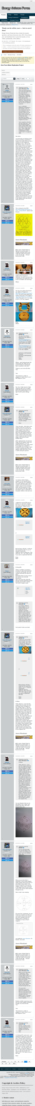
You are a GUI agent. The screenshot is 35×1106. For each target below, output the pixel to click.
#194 (31, 966)
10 (15, 1061)
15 (2, 1063)
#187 (31, 407)
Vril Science (4, 20)
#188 (31, 477)
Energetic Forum (14, 20)
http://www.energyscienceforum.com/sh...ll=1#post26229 (24, 210)
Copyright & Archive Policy (10, 1077)
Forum (5, 54)
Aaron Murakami (7, 212)
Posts (3, 70)
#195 (31, 1019)
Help (2, 1069)
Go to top (30, 1069)
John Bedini (19, 54)
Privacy (14, 1069)
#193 (31, 843)
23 (9, 1063)
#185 (31, 330)
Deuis (7, 571)
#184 (31, 288)
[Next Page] (29, 79)
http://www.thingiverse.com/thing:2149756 (24, 340)
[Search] (14, 79)
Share (8, 99)
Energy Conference (13, 17)
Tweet (8, 101)
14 (29, 1061)
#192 (31, 756)
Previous (4, 1061)
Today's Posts (5, 22)
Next (14, 1063)
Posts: (6, 97)
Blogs (9, 14)
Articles (16, 14)
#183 (31, 262)
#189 (31, 500)
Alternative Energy (11, 54)
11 (18, 1061)
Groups (22, 14)
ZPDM (7, 90)
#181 (31, 84)
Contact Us (8, 1069)
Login (31, 1)
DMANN (7, 268)
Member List (13, 22)
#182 (31, 205)
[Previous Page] (26, 79)
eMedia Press (15, 24)
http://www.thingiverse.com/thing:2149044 (25, 346)
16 (6, 1063)
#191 (31, 633)
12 (22, 1061)
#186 (31, 384)
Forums (3, 14)
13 (25, 1061)
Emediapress (24, 17)
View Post (28, 88)
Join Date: (4, 96)
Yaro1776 (7, 336)
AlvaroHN (7, 483)
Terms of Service (22, 1069)
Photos (4, 74)
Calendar (19, 22)
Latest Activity (6, 72)
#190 (31, 564)
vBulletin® (27, 1073)
